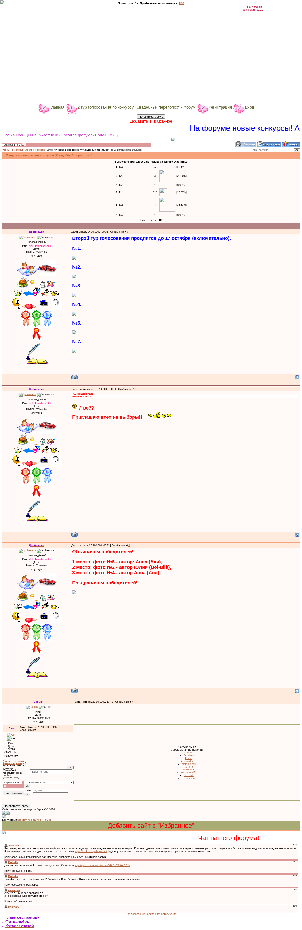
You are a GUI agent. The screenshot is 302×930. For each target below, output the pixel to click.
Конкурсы (17, 150)
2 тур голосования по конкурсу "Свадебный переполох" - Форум (136, 107)
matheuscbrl (189, 763)
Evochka (189, 755)
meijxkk (188, 761)
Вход (249, 107)
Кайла (188, 758)
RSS (181, 3)
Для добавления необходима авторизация (151, 914)
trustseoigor (189, 778)
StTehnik (189, 775)
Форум (5, 150)
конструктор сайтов (29, 819)
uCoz (48, 819)
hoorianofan (188, 769)
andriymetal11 (189, 772)
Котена (189, 766)
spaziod (188, 752)
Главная (57, 107)
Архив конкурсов (35, 150)
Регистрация (220, 107)
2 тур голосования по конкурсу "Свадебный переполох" (78, 150)
